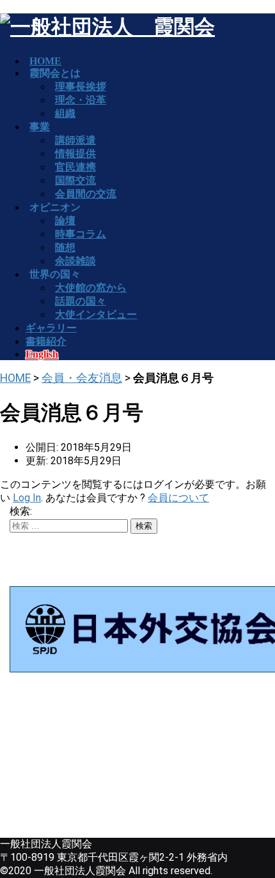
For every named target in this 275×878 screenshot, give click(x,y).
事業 (39, 126)
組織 (65, 113)
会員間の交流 (85, 193)
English (42, 354)
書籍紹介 (46, 341)
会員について (178, 498)
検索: (21, 511)
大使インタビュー (96, 314)
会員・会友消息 (82, 378)
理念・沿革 (80, 100)
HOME (15, 378)
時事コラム (80, 234)
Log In (27, 498)
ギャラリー (51, 327)
